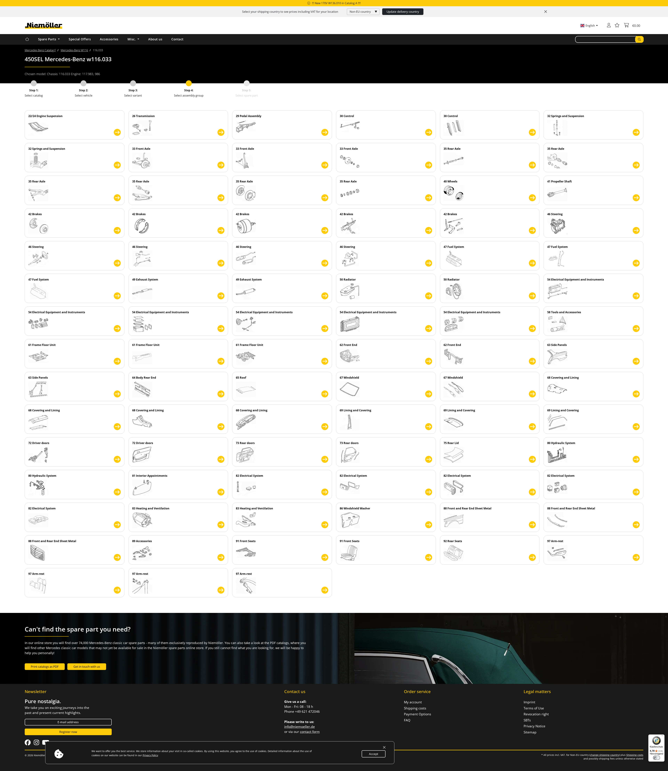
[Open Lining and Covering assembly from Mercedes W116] (428, 426)
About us (155, 39)
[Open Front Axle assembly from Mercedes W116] (220, 165)
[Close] (545, 11)
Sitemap (530, 732)
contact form (310, 731)
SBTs (527, 720)
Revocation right (536, 714)
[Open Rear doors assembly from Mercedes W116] (324, 459)
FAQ (407, 720)
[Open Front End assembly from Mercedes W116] (428, 361)
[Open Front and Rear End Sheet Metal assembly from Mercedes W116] (532, 524)
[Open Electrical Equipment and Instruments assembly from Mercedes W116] (636, 295)
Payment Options (417, 714)
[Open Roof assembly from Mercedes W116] (324, 393)
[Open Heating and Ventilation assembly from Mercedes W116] (220, 524)
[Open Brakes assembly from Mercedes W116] (117, 230)
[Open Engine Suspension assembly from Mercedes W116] (117, 132)
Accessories (109, 39)
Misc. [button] (132, 39)
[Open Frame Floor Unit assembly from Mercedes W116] (117, 361)
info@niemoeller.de (299, 726)
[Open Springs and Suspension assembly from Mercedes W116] (636, 132)
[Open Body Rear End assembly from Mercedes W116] (220, 393)
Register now (68, 732)
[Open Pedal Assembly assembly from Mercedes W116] (324, 132)
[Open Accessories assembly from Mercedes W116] (220, 557)
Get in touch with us (86, 667)
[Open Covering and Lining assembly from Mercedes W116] (636, 393)
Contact (177, 39)
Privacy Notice (534, 726)
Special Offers (80, 39)
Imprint (529, 702)
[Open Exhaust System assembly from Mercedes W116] (220, 295)
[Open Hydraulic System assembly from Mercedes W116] (636, 459)
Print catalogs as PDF (45, 667)
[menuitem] (40, 50)
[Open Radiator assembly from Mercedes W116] (428, 295)
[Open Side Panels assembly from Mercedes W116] (636, 361)
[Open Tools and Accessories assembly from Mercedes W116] (636, 328)
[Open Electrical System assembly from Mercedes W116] (324, 492)
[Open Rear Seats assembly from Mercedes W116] (532, 557)
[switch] (656, 758)
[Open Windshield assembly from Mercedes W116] (428, 393)
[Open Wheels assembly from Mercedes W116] (532, 197)
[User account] (609, 25)
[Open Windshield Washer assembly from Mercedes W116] (428, 524)
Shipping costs (415, 708)
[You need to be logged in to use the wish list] (617, 25)
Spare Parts (47, 39)
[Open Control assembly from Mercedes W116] (428, 132)
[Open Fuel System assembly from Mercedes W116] (532, 263)
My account (413, 702)
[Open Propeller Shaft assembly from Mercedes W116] (636, 197)
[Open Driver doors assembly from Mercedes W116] (117, 459)
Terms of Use (534, 708)
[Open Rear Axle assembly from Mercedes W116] (532, 165)
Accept (373, 754)
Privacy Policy (150, 755)
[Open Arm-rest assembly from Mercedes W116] (636, 557)
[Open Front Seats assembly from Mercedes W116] (324, 557)
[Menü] (662, 736)
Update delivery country (403, 12)
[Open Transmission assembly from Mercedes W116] (220, 132)
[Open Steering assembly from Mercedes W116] (636, 230)
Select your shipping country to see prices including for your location (290, 12)
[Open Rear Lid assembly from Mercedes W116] (532, 459)
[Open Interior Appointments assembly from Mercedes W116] (220, 492)
